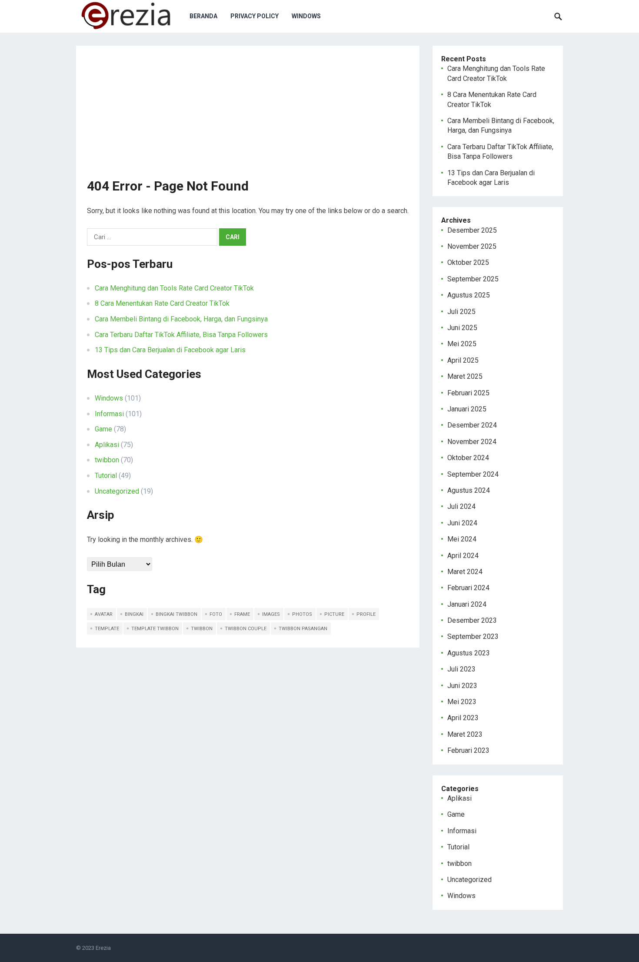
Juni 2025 (462, 328)
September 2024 (473, 474)
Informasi (109, 414)
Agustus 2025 (468, 295)
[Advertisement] (248, 117)
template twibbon (155, 628)
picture (334, 614)
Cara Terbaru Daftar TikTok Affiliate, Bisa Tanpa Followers (181, 335)
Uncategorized (117, 491)
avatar (104, 614)
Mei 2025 (461, 344)
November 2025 (471, 246)
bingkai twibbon (176, 614)
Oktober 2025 (468, 262)
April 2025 (463, 360)
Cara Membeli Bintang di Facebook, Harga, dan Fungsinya (181, 319)
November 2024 (471, 442)
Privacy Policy (254, 16)
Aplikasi (107, 445)
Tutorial (106, 475)
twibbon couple (245, 628)
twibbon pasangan (303, 628)
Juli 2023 (461, 669)
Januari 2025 (466, 409)
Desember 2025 (472, 230)
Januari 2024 (466, 604)
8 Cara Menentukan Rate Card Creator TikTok (162, 303)
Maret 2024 (465, 572)
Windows (306, 16)
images (271, 614)
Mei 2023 (461, 702)
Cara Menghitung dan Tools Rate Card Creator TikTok (174, 288)
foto (216, 614)
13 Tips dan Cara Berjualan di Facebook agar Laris (170, 350)
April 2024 (463, 555)
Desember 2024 (472, 425)
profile (366, 614)
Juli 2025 (461, 311)
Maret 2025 (465, 376)
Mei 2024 (461, 539)
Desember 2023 (472, 620)
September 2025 (473, 279)
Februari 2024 (468, 588)
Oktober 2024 (468, 458)
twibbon (107, 460)
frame (242, 614)
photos (302, 614)
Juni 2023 (462, 685)
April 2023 (463, 718)
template (107, 628)
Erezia (103, 948)
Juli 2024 (461, 506)
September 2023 (473, 636)
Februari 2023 (468, 750)
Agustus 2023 (468, 653)
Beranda (203, 16)
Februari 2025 (468, 393)
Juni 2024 (462, 523)
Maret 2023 (465, 734)
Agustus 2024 (468, 490)
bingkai (134, 614)
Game (103, 429)
